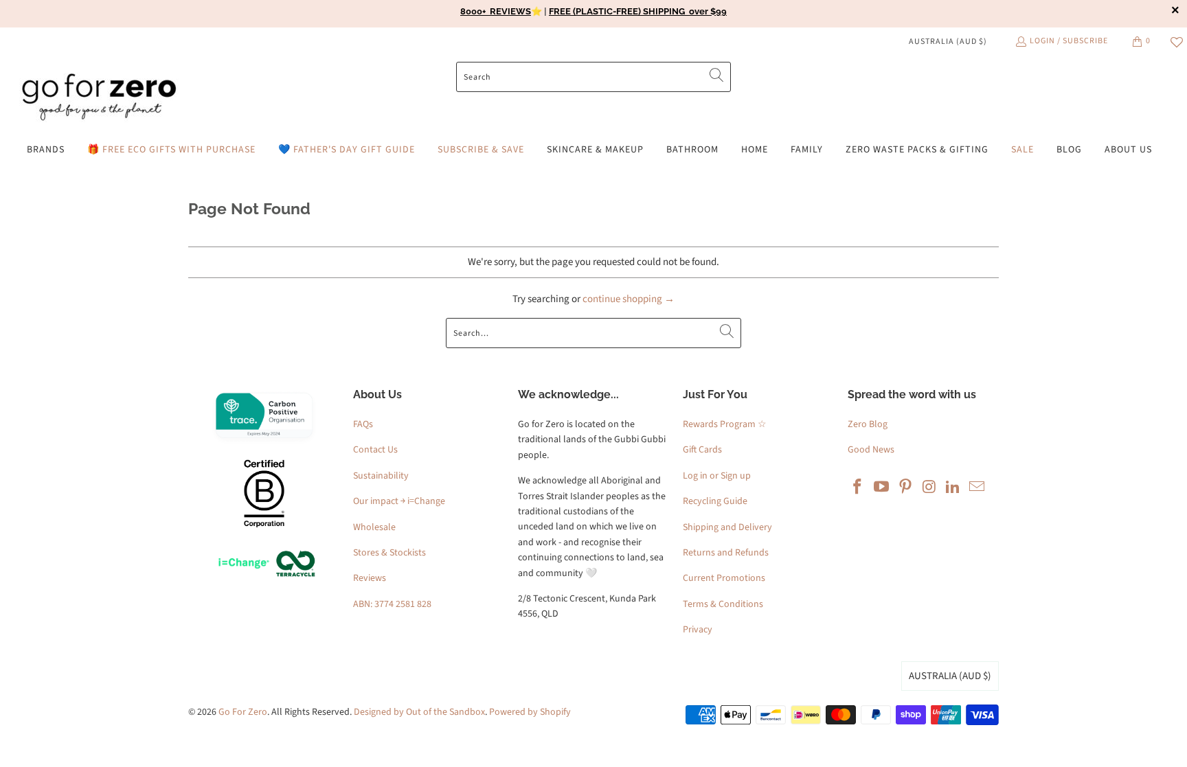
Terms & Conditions (723, 604)
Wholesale (374, 527)
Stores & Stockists (389, 553)
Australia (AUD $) (948, 41)
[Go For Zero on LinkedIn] (953, 487)
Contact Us (375, 450)
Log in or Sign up (717, 476)
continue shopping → (629, 299)
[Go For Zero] (99, 97)
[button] (45, 150)
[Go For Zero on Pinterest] (905, 487)
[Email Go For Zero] (976, 487)
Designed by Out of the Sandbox (419, 712)
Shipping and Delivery (727, 527)
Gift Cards (702, 450)
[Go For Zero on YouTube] (882, 487)
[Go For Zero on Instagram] (929, 487)
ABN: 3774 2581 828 (392, 604)
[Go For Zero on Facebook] (858, 487)
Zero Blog (868, 424)
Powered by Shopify (530, 712)
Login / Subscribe (1069, 41)
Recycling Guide (715, 501)
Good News (871, 450)
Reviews (369, 578)
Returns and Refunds (726, 553)
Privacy (697, 630)
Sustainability (381, 476)
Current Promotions (724, 578)
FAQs (363, 424)
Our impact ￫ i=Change (399, 501)
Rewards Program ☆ (725, 424)
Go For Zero (242, 712)
